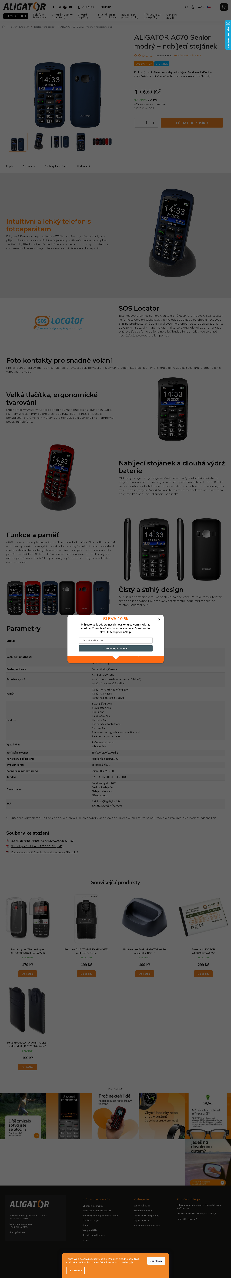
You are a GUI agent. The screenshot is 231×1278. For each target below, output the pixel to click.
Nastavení (75, 1270)
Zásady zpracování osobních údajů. (123, 655)
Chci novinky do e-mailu (115, 648)
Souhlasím (156, 1260)
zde (131, 1262)
